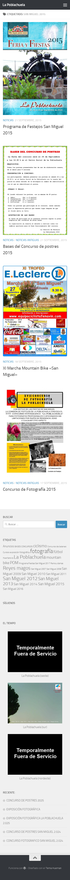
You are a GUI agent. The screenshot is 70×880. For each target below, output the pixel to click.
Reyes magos (17, 568)
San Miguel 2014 (26, 584)
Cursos (6, 552)
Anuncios (8, 546)
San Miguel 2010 (34, 574)
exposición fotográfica (20, 552)
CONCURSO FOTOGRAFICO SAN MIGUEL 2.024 (34, 840)
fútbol (58, 552)
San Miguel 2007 (38, 569)
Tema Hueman (53, 868)
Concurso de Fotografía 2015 (29, 489)
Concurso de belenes (56, 546)
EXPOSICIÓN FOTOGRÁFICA (23, 809)
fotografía (41, 551)
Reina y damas (57, 563)
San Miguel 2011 (56, 574)
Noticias (8, 120)
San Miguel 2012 (20, 578)
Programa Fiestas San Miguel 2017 (34, 563)
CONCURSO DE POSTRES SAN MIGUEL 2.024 (33, 832)
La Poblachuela (14, 5)
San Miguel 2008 (53, 569)
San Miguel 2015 (51, 584)
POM (14, 562)
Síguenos (9, 603)
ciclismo (40, 545)
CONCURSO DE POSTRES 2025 (25, 800)
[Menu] (65, 5)
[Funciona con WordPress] (24, 868)
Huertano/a (8, 558)
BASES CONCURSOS (24, 546)
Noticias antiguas (27, 240)
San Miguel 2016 (13, 589)
